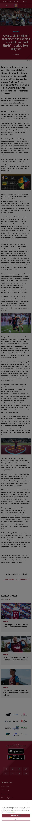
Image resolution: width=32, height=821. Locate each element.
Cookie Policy (11, 812)
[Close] (27, 803)
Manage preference (16, 819)
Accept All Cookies (16, 815)
